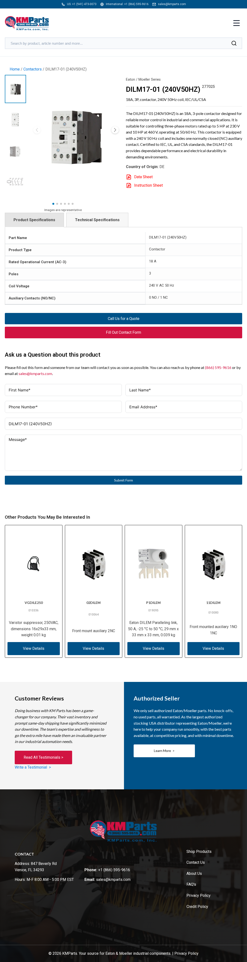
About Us (194, 873)
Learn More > (164, 751)
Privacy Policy (198, 895)
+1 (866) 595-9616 (136, 4)
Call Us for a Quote (123, 318)
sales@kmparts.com (172, 4)
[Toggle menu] (236, 23)
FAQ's (191, 884)
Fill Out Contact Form (123, 332)
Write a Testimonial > (33, 767)
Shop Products (199, 851)
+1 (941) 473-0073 (84, 4)
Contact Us (195, 862)
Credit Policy (197, 906)
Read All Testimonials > (43, 757)
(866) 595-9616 (218, 367)
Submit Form (123, 480)
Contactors (32, 69)
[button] (115, 130)
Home (15, 69)
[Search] (234, 43)
